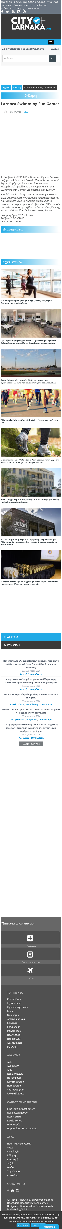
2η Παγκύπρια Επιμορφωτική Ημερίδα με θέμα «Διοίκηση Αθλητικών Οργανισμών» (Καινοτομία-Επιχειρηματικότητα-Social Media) (29, 542)
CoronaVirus (14, 999)
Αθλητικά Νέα (18, 719)
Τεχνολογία (13, 1171)
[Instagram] (19, 12)
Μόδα (10, 1167)
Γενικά (10, 1010)
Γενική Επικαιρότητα (31, 674)
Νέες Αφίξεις (14, 1116)
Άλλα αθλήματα (15, 1093)
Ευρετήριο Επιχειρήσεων (21, 1108)
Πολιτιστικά (13, 1034)
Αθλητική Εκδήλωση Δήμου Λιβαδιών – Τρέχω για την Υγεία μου (29, 421)
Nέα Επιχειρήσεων (17, 1112)
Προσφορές (13, 1124)
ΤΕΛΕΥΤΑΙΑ (11, 637)
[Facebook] (3, 12)
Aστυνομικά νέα (16, 1018)
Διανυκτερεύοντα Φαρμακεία (29, 1)
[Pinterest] (25, 12)
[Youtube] (14, 12)
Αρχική (6, 87)
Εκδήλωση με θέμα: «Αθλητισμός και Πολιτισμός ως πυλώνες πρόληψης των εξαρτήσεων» (30, 500)
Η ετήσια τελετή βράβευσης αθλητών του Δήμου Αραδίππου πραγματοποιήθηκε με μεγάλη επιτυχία (29, 583)
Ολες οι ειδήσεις (31, 743)
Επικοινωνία (32, 8)
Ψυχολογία (13, 1151)
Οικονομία (13, 1014)
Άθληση (17, 87)
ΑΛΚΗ (10, 1069)
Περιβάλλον (13, 1038)
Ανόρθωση (31, 719)
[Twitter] (8, 12)
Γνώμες (20, 8)
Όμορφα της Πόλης (17, 1007)
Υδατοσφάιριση (15, 1089)
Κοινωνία (12, 1022)
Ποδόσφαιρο (45, 719)
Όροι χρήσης (38, 1225)
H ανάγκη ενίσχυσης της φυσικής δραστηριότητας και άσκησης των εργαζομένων (26, 302)
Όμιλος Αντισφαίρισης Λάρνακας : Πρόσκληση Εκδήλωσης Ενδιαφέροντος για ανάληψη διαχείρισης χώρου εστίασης (28, 341)
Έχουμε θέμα (14, 1003)
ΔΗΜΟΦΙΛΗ (12, 645)
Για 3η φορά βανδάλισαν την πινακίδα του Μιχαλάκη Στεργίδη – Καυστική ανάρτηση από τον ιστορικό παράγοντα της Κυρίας (31, 728)
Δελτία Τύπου (17, 704)
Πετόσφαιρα (14, 1085)
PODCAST (12, 1046)
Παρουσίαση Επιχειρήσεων (22, 1128)
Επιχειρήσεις (14, 1030)
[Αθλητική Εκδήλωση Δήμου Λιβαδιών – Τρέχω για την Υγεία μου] (31, 402)
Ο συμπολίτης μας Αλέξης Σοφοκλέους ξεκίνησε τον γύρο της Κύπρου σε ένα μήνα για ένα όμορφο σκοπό (30, 461)
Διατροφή (12, 1159)
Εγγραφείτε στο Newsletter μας (30, 5)
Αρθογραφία (7, 8)
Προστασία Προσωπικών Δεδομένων (27, 1202)
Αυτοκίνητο (13, 1175)
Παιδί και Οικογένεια (19, 1143)
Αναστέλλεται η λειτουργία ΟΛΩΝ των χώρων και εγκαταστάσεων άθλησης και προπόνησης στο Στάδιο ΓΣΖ (28, 381)
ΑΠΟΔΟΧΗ (23, 1225)
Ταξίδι (10, 1163)
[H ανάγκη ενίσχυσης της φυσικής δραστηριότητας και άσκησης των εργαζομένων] (31, 283)
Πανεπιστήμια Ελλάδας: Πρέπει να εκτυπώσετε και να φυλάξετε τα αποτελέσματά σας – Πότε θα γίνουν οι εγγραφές (31, 664)
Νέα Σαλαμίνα (15, 1073)
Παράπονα (6, 1)
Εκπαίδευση (32, 704)
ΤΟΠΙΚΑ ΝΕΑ (45, 704)
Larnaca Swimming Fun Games (39, 87)
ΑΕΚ (9, 1061)
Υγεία (10, 1147)
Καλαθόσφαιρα (15, 1081)
